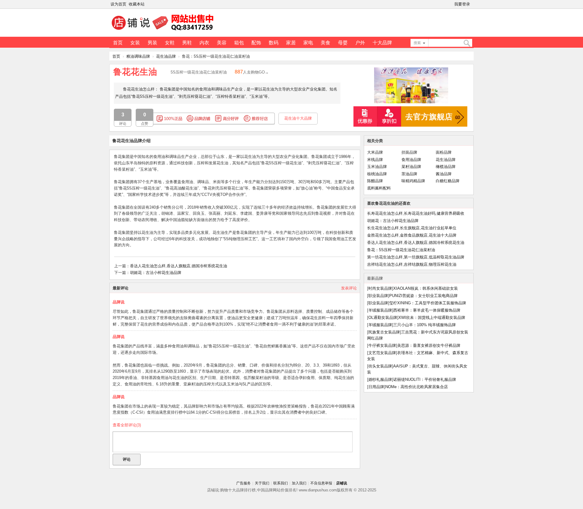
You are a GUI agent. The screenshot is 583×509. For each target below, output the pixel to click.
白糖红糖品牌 (447, 181)
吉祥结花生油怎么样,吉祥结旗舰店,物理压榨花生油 (411, 264)
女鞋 (170, 42)
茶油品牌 (409, 174)
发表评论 (349, 288)
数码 (273, 42)
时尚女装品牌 (380, 288)
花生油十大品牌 (298, 118)
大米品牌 (375, 152)
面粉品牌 (444, 152)
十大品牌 (382, 42)
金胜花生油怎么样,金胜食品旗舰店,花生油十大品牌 (411, 235)
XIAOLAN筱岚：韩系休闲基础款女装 (425, 288)
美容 (222, 42)
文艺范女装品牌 (382, 352)
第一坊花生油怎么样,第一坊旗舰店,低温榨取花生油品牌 (415, 257)
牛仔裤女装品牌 (382, 345)
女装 (135, 42)
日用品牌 (376, 386)
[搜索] (466, 43)
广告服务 (243, 483)
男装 (152, 42)
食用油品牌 (411, 159)
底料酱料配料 (379, 188)
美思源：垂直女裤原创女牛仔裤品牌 (428, 345)
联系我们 (280, 483)
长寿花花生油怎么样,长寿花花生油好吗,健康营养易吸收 (415, 213)
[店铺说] (163, 31)
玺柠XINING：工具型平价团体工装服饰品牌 (427, 303)
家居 (291, 42)
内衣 (204, 42)
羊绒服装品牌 (380, 310)
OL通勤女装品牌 (382, 317)
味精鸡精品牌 (413, 181)
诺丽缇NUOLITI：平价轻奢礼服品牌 (424, 379)
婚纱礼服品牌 (380, 379)
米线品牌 (375, 159)
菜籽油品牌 (411, 166)
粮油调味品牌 (138, 56)
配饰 (256, 42)
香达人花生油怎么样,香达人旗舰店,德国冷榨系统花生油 (178, 266)
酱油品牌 (444, 174)
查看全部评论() (127, 425)
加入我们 (299, 483)
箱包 (239, 42)
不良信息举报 (321, 483)
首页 (118, 42)
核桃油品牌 (377, 174)
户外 (360, 42)
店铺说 (341, 483)
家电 (308, 42)
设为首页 (118, 4)
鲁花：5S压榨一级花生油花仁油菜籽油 (401, 250)
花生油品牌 (166, 56)
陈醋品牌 (375, 181)
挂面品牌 (409, 152)
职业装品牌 (378, 295)
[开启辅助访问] (472, 4)
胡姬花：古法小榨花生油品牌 (155, 272)
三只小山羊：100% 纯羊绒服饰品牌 (424, 325)
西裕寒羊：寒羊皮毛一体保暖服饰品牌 (426, 310)
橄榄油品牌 (445, 166)
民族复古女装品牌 (384, 332)
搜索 (417, 43)
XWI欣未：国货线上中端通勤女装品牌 (431, 317)
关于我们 (262, 483)
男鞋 (187, 42)
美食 (325, 42)
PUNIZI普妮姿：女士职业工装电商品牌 (423, 295)
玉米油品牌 (377, 166)
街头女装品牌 (380, 366)
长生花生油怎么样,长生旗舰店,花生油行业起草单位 (411, 228)
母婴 (343, 42)
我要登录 (462, 4)
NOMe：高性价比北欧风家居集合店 (416, 386)
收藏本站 (137, 4)
